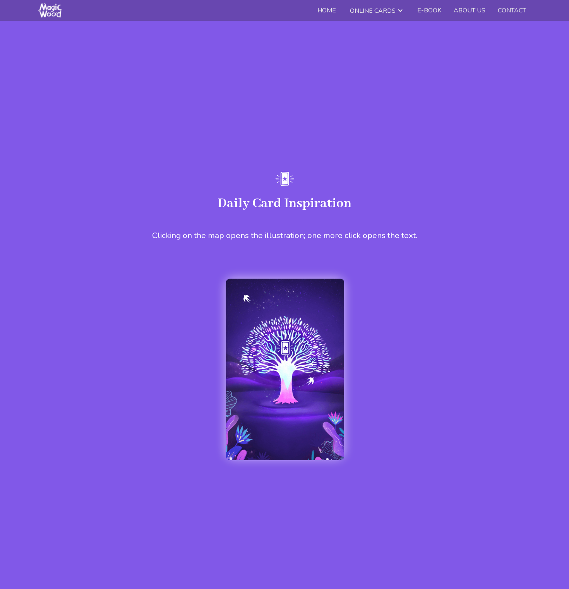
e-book (429, 10)
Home (326, 10)
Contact (512, 10)
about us (469, 10)
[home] (51, 10)
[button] (376, 11)
